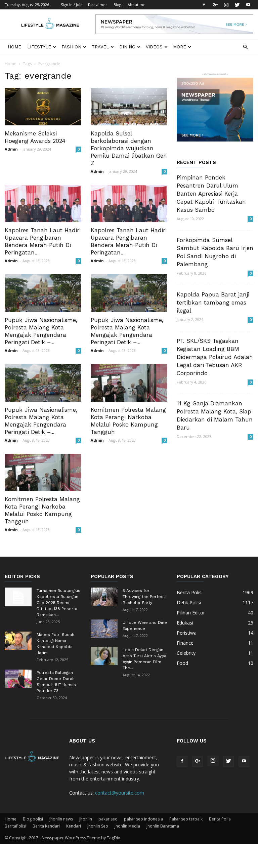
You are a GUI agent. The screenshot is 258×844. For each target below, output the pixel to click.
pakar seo (108, 819)
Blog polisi (33, 819)
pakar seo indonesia (143, 819)
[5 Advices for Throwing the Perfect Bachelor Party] (104, 597)
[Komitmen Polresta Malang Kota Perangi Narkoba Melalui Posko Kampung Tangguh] (129, 383)
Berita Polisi (220, 819)
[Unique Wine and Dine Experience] (104, 628)
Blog (117, 4)
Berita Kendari (46, 826)
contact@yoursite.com (119, 793)
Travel (100, 46)
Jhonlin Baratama (162, 826)
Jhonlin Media (127, 826)
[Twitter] (237, 4)
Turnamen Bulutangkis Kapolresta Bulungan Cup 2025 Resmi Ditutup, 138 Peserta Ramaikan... (58, 602)
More (179, 46)
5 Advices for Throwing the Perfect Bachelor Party (144, 596)
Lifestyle (39, 46)
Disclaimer (97, 4)
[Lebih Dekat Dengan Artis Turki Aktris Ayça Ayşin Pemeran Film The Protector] (104, 656)
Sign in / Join (72, 4)
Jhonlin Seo (97, 826)
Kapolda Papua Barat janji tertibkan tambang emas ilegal (213, 302)
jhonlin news (61, 819)
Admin (11, 149)
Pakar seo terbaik (186, 819)
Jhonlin (85, 819)
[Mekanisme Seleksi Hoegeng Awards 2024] (43, 106)
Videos (154, 46)
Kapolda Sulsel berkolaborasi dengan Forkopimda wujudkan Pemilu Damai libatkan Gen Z (129, 148)
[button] (245, 47)
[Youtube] (248, 4)
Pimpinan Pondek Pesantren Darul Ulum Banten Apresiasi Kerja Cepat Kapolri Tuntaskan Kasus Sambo (211, 193)
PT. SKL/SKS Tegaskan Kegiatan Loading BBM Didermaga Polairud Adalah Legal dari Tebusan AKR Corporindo (215, 356)
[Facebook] (204, 4)
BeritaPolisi (15, 826)
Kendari (73, 826)
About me (136, 4)
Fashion (71, 46)
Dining (127, 46)
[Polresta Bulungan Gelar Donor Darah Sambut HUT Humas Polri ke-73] (18, 679)
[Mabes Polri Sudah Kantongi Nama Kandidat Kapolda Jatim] (18, 641)
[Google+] (215, 4)
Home (14, 46)
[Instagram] (226, 4)
